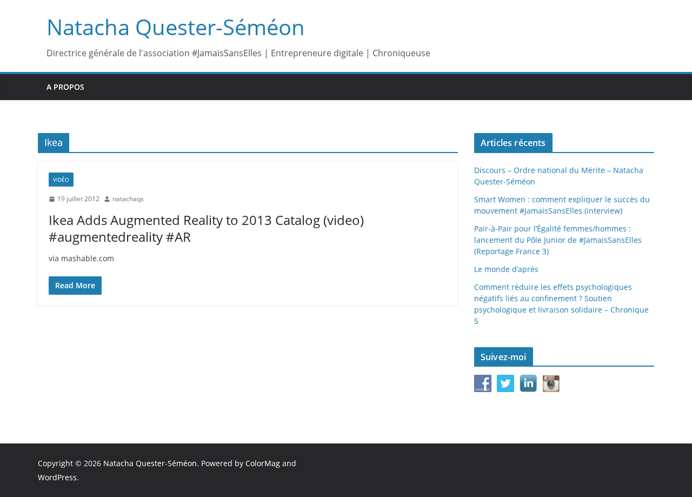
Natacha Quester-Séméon (175, 27)
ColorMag (262, 463)
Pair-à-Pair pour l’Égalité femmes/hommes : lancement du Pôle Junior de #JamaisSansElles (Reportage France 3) (558, 239)
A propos (65, 87)
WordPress (57, 477)
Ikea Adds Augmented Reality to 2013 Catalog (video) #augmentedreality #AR (206, 228)
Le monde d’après (506, 269)
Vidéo (61, 179)
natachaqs (128, 198)
